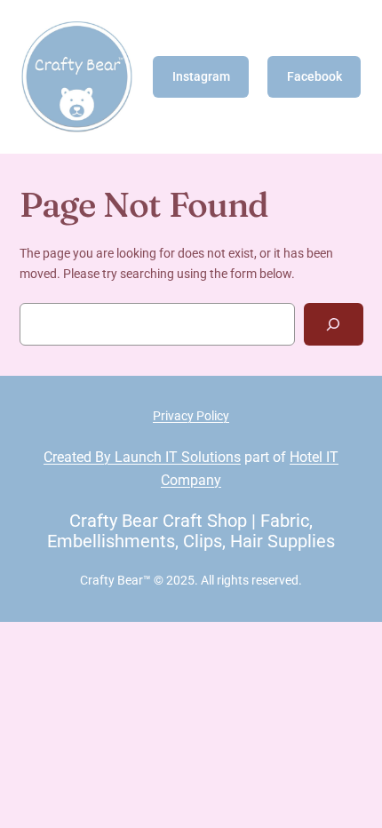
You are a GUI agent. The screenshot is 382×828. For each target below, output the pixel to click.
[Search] (333, 324)
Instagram (201, 76)
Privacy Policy (191, 416)
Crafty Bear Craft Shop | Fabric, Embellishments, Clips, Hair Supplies (191, 531)
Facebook (314, 76)
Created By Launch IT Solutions (142, 457)
